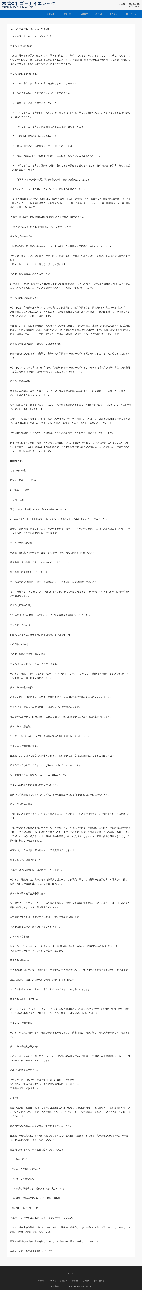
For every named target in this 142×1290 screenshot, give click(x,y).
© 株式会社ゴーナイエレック (62, 1286)
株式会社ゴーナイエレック (29, 3)
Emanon (88, 1286)
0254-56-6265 (130, 3)
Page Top (71, 1274)
